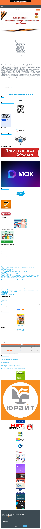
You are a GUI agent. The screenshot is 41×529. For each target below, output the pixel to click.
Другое (2, 304)
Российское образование (5, 362)
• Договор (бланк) (4, 287)
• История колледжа (4, 257)
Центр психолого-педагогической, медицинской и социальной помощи (13, 368)
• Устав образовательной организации (7, 261)
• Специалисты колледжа (5, 248)
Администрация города (5, 357)
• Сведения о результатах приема (6, 274)
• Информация (3, 247)
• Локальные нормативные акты (6, 265)
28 (14, 353)
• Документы (3, 249)
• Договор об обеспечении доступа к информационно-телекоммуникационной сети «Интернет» (17, 267)
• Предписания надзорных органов (7, 270)
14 (14, 350)
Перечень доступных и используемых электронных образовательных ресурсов (14, 369)
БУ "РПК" (20, 2)
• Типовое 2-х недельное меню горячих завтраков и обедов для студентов (14, 271)
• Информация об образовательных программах (9, 273)
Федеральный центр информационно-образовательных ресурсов (12, 366)
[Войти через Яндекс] (21, 309)
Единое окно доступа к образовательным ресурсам (10, 363)
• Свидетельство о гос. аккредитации (7, 263)
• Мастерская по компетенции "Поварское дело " (9, 251)
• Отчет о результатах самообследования (8, 269)
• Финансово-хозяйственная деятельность (8, 264)
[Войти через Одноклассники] (23, 309)
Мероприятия (3, 11)
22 (20, 351)
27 (9, 353)
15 (20, 350)
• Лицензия (3, 262)
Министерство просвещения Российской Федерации (10, 360)
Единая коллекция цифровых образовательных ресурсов (10, 365)
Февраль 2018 (20, 344)
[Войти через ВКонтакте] (19, 309)
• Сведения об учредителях (5, 258)
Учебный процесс (4, 300)
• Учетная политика (4, 266)
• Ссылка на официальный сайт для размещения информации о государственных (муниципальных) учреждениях (20, 290)
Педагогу (2, 301)
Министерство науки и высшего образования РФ (9, 359)
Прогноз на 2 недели (20, 331)
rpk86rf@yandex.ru (9, 516)
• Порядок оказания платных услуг (7, 286)
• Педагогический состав (5, 281)
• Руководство (3, 280)
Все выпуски (20, 325)
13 (9, 350)
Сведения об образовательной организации (20, 94)
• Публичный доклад (4, 268)
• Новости (2, 246)
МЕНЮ (2, 6)
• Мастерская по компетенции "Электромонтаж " (9, 250)
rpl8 (11, 87)
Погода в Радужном (20, 329)
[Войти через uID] (18, 309)
